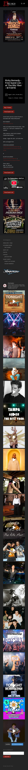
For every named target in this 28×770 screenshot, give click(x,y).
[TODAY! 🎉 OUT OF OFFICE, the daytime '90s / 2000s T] (14, 708)
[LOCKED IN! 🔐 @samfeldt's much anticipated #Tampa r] (14, 573)
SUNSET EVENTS (7, 259)
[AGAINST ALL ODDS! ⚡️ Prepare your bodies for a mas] (14, 550)
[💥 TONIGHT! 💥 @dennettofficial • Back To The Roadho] (14, 301)
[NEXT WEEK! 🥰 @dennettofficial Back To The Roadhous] (14, 731)
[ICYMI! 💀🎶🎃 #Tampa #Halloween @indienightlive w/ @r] (14, 618)
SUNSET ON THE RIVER (9, 261)
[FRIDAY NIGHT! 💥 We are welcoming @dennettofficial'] (14, 527)
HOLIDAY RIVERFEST (9, 263)
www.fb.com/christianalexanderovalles (11, 146)
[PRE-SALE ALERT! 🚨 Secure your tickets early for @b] (14, 392)
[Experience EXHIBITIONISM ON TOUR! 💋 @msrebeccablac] (14, 437)
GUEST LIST (5, 250)
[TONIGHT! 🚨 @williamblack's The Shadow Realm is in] (14, 686)
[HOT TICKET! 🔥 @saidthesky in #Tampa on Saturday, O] (14, 460)
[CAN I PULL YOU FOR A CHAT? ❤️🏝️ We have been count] (14, 663)
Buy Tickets (7, 107)
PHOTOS (5, 252)
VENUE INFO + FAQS (7, 243)
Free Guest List (8, 111)
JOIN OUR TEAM (8, 256)
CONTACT (5, 254)
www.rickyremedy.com (8, 123)
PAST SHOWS (7, 247)
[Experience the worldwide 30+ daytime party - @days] (14, 641)
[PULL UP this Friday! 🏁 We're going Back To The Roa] (14, 414)
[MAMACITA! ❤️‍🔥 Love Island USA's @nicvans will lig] (14, 347)
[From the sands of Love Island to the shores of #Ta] (14, 482)
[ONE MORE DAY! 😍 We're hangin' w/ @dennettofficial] (14, 369)
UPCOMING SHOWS (7, 245)
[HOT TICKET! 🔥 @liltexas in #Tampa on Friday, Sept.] (14, 595)
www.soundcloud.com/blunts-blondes (11, 160)
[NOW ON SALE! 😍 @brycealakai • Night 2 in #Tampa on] (14, 324)
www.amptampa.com (8, 169)
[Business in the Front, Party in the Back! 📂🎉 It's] (14, 505)
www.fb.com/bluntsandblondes (10, 158)
